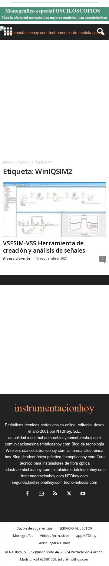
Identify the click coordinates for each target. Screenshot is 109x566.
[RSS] (55, 494)
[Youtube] (82, 494)
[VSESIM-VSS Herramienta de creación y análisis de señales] (54, 209)
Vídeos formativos (54, 535)
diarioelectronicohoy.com (43, 450)
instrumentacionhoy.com (42, 476)
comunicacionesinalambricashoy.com (37, 444)
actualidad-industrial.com (30, 437)
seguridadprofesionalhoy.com (37, 482)
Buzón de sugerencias (34, 528)
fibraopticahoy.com (78, 457)
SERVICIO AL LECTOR (75, 528)
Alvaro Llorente (16, 258)
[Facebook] (27, 494)
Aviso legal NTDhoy (54, 542)
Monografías (23, 535)
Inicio (7, 162)
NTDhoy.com (76, 476)
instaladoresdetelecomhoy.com (78, 469)
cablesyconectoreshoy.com (77, 437)
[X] (69, 494)
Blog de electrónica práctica (36, 457)
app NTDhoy (86, 535)
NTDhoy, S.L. (68, 431)
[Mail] (41, 494)
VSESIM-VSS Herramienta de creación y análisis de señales (44, 246)
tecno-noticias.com (80, 482)
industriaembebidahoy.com (27, 469)
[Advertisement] (54, 97)
